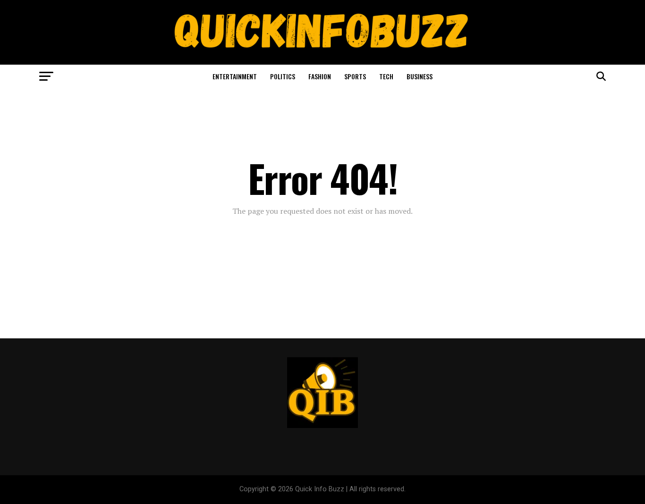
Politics (282, 76)
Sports (355, 76)
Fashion (319, 76)
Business (420, 76)
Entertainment (234, 76)
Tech (386, 76)
